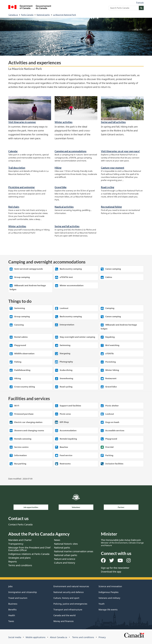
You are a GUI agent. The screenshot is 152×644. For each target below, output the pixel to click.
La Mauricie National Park (64, 14)
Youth (101, 603)
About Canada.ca (58, 637)
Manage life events (108, 609)
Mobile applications (35, 637)
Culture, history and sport (66, 598)
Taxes (11, 621)
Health (11, 615)
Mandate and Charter (20, 540)
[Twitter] (111, 561)
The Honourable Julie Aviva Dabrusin (122, 542)
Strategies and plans (19, 557)
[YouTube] (120, 561)
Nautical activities (64, 206)
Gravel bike (60, 187)
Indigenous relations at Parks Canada (28, 554)
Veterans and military (109, 598)
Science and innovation (110, 586)
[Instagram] (128, 561)
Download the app (111, 571)
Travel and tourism (17, 598)
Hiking (58, 167)
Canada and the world (64, 615)
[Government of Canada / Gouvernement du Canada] (29, 7)
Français (140, 2)
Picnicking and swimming (21, 187)
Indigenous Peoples (109, 592)
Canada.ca (13, 14)
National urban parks (65, 555)
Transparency (15, 543)
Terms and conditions (20, 565)
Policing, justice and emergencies (70, 603)
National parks (43, 14)
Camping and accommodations (70, 151)
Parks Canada (27, 14)
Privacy (102, 637)
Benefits (12, 609)
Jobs (10, 586)
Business (12, 603)
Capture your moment (112, 167)
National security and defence (68, 592)
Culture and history (64, 562)
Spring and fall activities (113, 122)
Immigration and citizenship (22, 592)
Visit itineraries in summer (22, 122)
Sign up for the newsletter (115, 567)
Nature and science (64, 559)
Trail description (16, 167)
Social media (14, 637)
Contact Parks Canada (20, 524)
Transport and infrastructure (67, 609)
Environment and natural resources (71, 586)
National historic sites (66, 543)
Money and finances (63, 621)
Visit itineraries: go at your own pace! (120, 151)
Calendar (13, 151)
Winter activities (63, 122)
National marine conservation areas (73, 551)
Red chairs (13, 206)
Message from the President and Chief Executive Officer (29, 549)
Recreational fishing (111, 206)
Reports (12, 561)
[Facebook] (103, 561)
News (57, 540)
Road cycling (107, 187)
